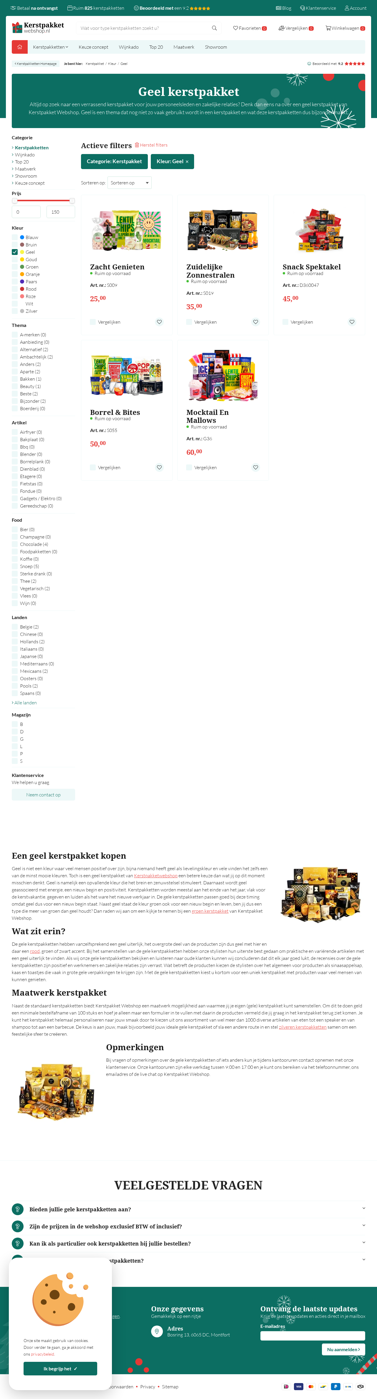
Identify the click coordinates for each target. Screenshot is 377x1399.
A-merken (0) (33, 335)
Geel (30, 252)
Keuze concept (93, 47)
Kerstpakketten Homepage (36, 63)
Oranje (33, 274)
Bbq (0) (27, 447)
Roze (31, 296)
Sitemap (170, 1387)
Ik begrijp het (60, 1368)
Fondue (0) (31, 491)
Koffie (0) (29, 559)
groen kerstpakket (210, 911)
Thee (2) (28, 581)
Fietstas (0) (31, 484)
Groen (32, 267)
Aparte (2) (30, 371)
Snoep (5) (29, 566)
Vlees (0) (28, 596)
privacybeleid (42, 1354)
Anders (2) (30, 364)
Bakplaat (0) (32, 439)
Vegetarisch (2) (35, 588)
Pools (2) (29, 686)
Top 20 (156, 47)
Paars (31, 281)
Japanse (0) (31, 656)
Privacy (147, 1387)
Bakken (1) (31, 379)
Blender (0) (31, 454)
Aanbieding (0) (34, 342)
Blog (286, 8)
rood (35, 951)
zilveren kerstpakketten (303, 1027)
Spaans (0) (30, 693)
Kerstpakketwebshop (156, 875)
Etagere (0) (31, 476)
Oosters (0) (31, 678)
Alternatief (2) (34, 349)
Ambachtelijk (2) (36, 357)
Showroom (216, 47)
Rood (31, 289)
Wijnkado (129, 47)
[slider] (14, 200)
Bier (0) (27, 529)
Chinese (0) (31, 634)
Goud (31, 259)
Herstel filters (153, 145)
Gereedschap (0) (36, 506)
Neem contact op (43, 795)
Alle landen (25, 703)
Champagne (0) (35, 537)
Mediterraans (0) (37, 664)
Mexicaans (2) (34, 671)
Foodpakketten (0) (38, 551)
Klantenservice (320, 8)
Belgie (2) (29, 627)
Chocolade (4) (34, 544)
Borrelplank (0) (35, 461)
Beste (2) (29, 394)
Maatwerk (183, 47)
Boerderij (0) (32, 408)
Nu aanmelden (342, 1349)
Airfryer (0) (31, 432)
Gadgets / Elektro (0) (41, 498)
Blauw (32, 237)
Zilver (31, 311)
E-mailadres (272, 1326)
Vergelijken (109, 322)
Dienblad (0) (32, 469)
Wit (29, 304)
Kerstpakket (95, 63)
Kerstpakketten (49, 47)
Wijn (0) (28, 603)
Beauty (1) (30, 386)
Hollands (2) (32, 641)
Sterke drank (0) (36, 574)
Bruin (31, 245)
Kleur (112, 63)
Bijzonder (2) (33, 401)
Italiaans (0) (32, 649)
